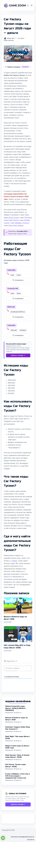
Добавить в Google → (18, 804)
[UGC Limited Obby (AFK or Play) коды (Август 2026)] (18, 634)
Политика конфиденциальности (22, 837)
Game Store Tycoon (11, 217)
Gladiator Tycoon (21, 223)
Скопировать (19, 280)
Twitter (14, 561)
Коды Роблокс (9, 40)
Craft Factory (13, 220)
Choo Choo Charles (15, 225)
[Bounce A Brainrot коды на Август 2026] (18, 605)
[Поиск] (28, 5)
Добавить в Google (17, 355)
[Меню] (31, 5)
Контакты (30, 839)
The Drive (28, 217)
